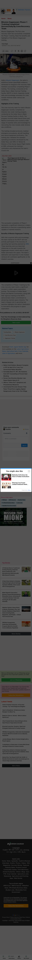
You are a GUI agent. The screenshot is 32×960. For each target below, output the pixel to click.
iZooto (29, 490)
